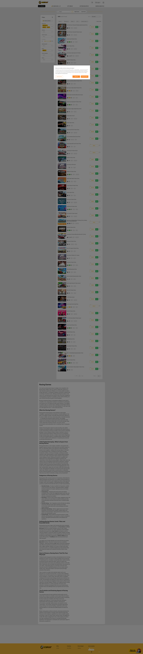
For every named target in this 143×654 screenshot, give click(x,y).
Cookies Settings (59, 76)
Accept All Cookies (84, 76)
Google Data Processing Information (62, 73)
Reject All (76, 76)
